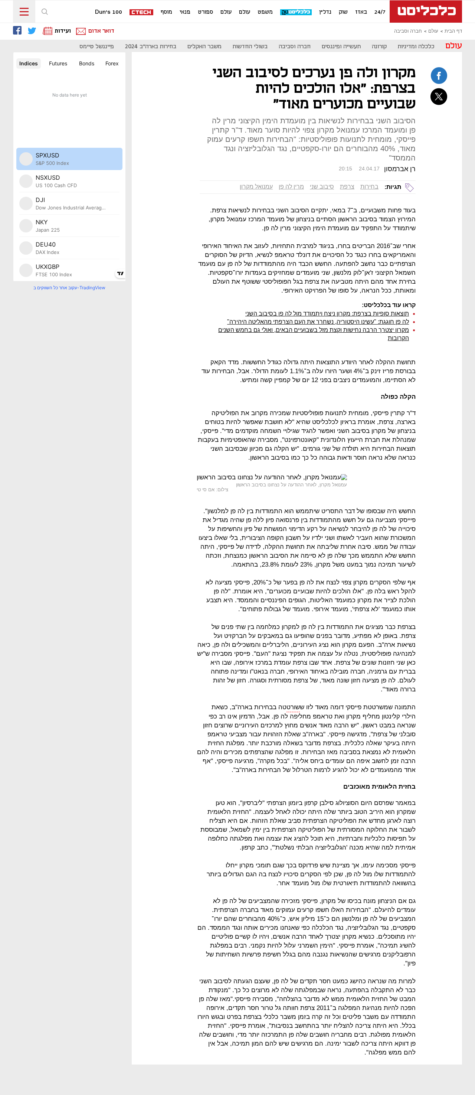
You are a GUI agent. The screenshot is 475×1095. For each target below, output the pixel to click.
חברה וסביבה (408, 31)
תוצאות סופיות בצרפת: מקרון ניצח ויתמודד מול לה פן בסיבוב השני (327, 313)
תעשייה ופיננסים (341, 46)
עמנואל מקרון (256, 186)
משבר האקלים (204, 46)
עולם (244, 12)
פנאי (185, 12)
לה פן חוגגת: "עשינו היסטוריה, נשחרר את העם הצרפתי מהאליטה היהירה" (318, 322)
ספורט (205, 12)
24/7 (380, 12)
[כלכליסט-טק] (296, 12)
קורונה (379, 46)
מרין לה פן (291, 186)
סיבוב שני (322, 186)
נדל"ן (325, 12)
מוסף (166, 12)
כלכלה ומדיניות (416, 46)
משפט (265, 12)
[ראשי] (426, 11)
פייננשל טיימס (96, 46)
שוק (343, 12)
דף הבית (453, 31)
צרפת (347, 186)
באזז (361, 12)
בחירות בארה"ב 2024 (150, 46)
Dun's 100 (108, 12)
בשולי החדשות (250, 46)
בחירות (369, 186)
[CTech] (141, 13)
